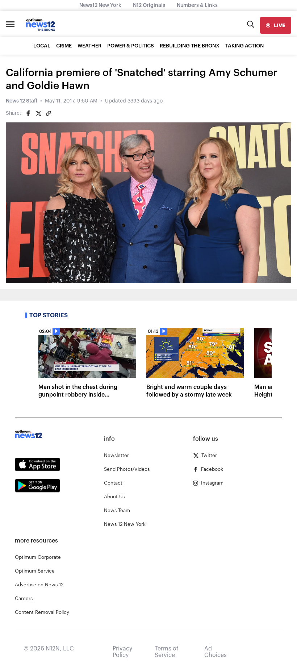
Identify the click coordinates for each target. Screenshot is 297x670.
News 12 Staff (21, 101)
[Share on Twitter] (38, 113)
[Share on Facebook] (28, 113)
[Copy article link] (48, 113)
